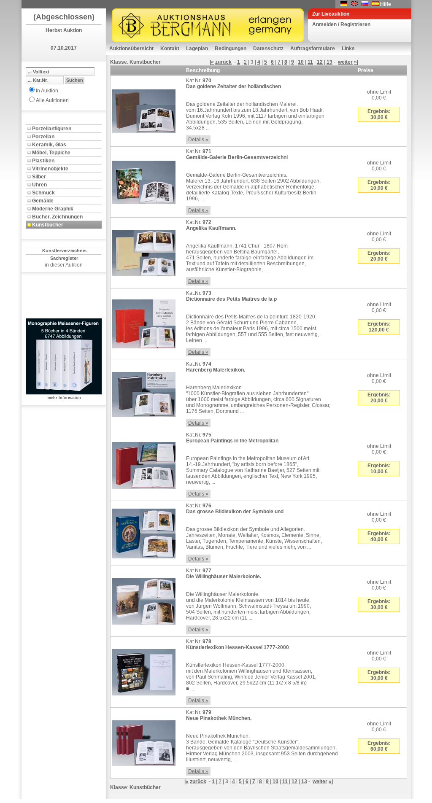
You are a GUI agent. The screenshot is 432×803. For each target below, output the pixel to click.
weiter (345, 62)
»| (356, 62)
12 (320, 62)
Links (348, 48)
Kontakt (169, 48)
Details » (198, 140)
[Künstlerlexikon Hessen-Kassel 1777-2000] (144, 671)
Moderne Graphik (52, 209)
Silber (39, 177)
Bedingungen (230, 48)
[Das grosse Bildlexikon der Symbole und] (144, 532)
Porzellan (43, 137)
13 (329, 62)
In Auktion (47, 91)
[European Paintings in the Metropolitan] (144, 464)
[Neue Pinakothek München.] (144, 741)
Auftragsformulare (312, 48)
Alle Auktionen (52, 100)
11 (310, 62)
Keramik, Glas (49, 145)
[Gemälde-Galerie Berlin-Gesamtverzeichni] (144, 180)
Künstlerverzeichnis (64, 250)
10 (301, 62)
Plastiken (43, 161)
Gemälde (43, 201)
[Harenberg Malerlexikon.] (144, 393)
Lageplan (197, 48)
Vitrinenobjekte (50, 169)
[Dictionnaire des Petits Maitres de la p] (144, 322)
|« (212, 62)
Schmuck (43, 193)
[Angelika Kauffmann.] (144, 251)
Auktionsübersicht (131, 48)
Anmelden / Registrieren (341, 24)
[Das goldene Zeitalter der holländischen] (144, 110)
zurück (223, 62)
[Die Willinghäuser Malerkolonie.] (144, 600)
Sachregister (64, 258)
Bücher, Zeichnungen (57, 217)
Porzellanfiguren (51, 129)
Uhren (39, 185)
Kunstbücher (47, 225)
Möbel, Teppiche (51, 153)
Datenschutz (268, 48)
